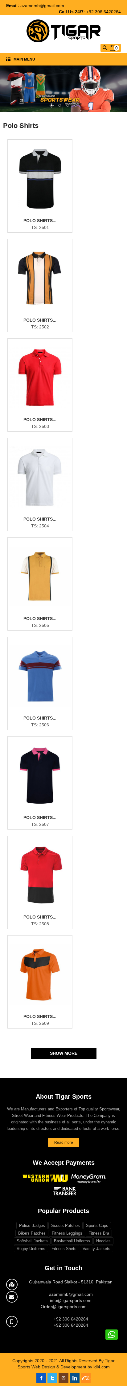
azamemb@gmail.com (42, 5)
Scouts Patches (65, 1225)
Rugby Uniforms (31, 1248)
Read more (63, 1142)
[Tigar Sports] (63, 29)
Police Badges (32, 1225)
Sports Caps (97, 1225)
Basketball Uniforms (72, 1241)
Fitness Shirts (63, 1248)
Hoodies (103, 1241)
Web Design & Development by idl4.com (70, 1366)
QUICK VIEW (44, 217)
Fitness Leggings (67, 1233)
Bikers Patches (32, 1233)
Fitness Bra (98, 1233)
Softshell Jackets (32, 1241)
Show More (63, 1053)
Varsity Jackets (96, 1248)
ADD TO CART (43, 228)
